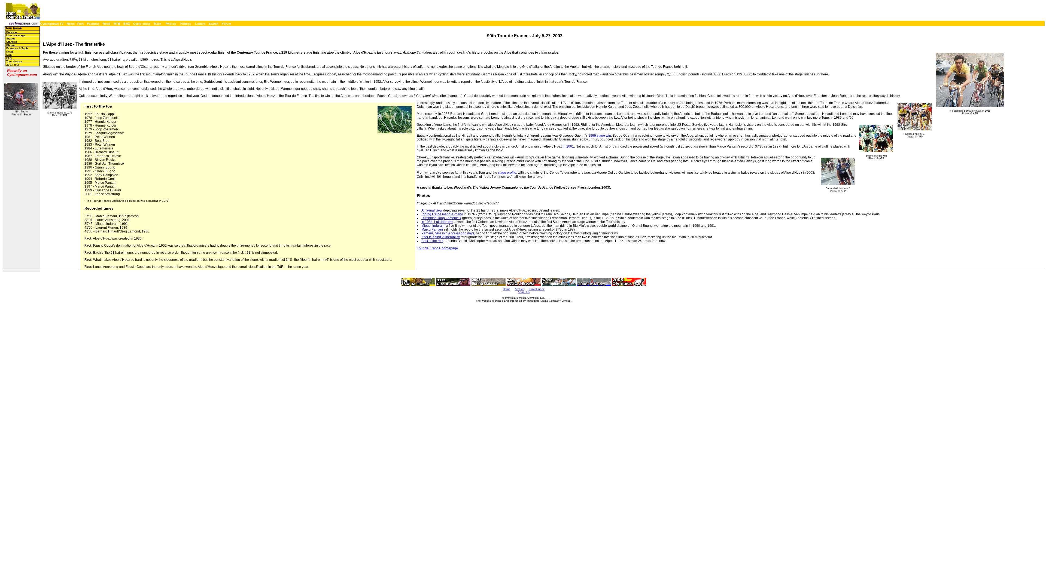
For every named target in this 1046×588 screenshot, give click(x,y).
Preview (11, 31)
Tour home (13, 28)
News (71, 23)
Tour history (14, 61)
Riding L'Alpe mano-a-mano (442, 214)
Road (106, 23)
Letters (200, 23)
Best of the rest (432, 241)
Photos (171, 23)
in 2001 (568, 146)
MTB (117, 23)
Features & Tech (17, 48)
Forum (226, 23)
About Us (524, 291)
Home (506, 288)
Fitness (185, 23)
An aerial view (431, 210)
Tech (80, 23)
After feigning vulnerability (440, 237)
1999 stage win (599, 135)
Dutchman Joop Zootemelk (441, 218)
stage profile (507, 172)
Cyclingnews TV (51, 23)
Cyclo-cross (141, 23)
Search (213, 23)
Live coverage (15, 35)
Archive (519, 288)
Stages (11, 38)
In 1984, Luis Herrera (437, 222)
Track (157, 23)
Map (9, 54)
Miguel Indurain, (433, 226)
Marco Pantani (432, 229)
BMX (126, 23)
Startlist (11, 41)
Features (93, 23)
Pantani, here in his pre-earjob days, (448, 233)
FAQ (9, 58)
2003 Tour (12, 64)
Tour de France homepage (437, 248)
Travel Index (537, 288)
